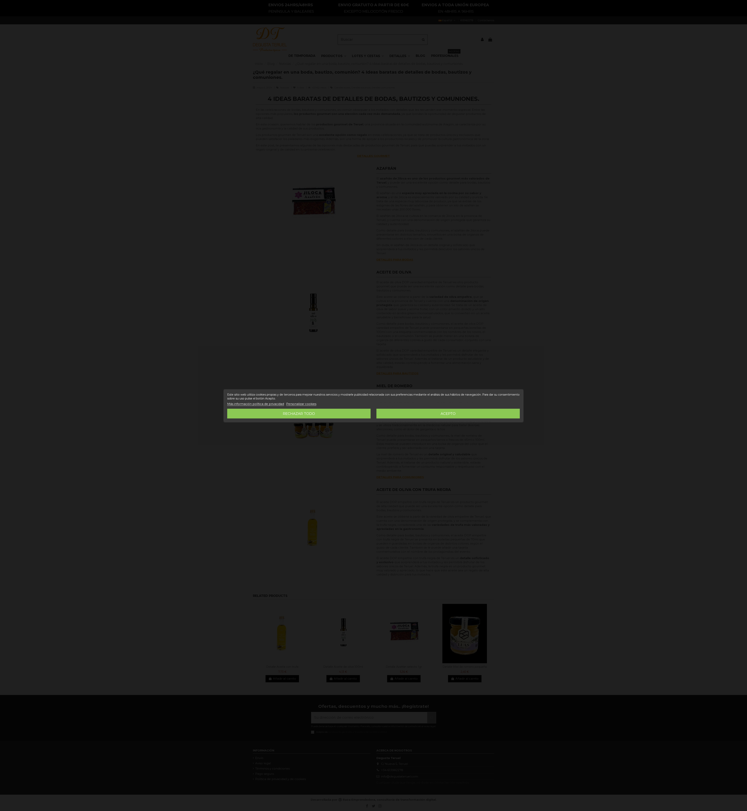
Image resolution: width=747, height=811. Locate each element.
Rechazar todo (299, 414)
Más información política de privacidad (255, 404)
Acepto (448, 414)
